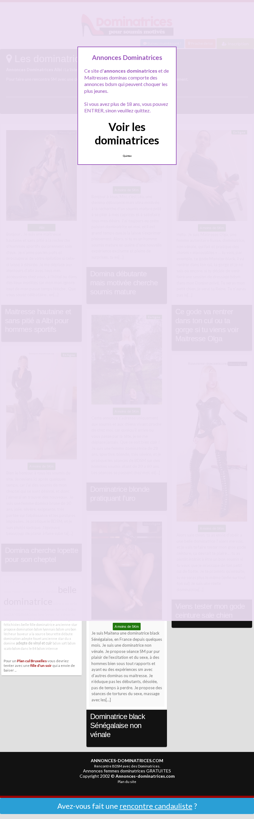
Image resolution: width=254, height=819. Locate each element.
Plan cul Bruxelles (32, 660)
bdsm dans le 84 (24, 648)
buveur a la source (31, 634)
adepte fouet (31, 638)
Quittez (127, 155)
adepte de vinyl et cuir (34, 643)
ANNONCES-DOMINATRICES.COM (127, 760)
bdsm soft (60, 643)
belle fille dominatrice (38, 624)
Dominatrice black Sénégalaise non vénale (117, 725)
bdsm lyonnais (44, 629)
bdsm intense (47, 648)
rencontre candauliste (156, 805)
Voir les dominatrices (127, 133)
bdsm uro (63, 629)
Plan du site (127, 782)
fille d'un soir (41, 665)
